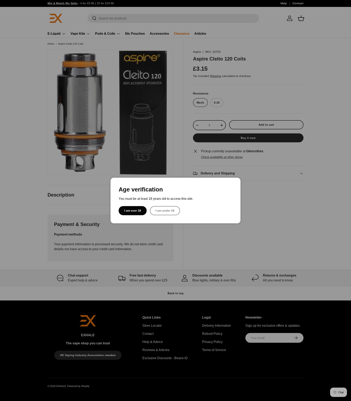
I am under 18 (165, 210)
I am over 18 (132, 210)
